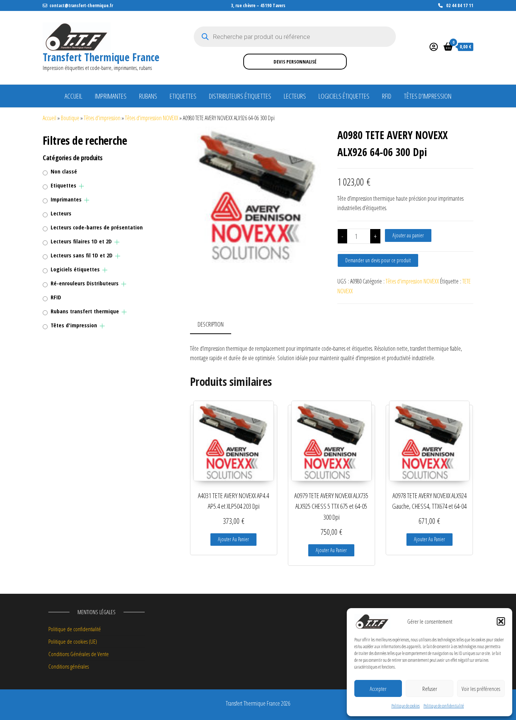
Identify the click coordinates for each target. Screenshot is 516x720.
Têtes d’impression (427, 96)
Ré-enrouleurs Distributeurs (85, 283)
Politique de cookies (405, 706)
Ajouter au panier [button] (233, 539)
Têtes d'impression (102, 118)
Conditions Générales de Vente (78, 654)
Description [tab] (211, 324)
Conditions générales (68, 666)
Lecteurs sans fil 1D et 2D (82, 255)
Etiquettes (183, 96)
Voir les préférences (481, 688)
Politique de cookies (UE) (72, 641)
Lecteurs (295, 96)
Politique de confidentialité (443, 706)
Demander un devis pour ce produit (378, 260)
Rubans (148, 96)
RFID (386, 96)
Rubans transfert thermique (85, 311)
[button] (501, 621)
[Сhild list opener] (81, 186)
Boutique (70, 118)
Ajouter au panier (408, 235)
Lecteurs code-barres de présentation (97, 227)
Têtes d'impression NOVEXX (151, 118)
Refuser (429, 688)
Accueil (73, 96)
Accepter (378, 688)
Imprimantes (111, 96)
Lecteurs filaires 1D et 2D (81, 241)
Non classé (64, 171)
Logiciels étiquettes (343, 96)
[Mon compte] (433, 46)
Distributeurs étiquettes (240, 96)
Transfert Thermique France (101, 57)
